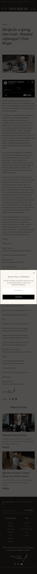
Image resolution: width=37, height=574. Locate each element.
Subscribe (18, 297)
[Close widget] (34, 273)
